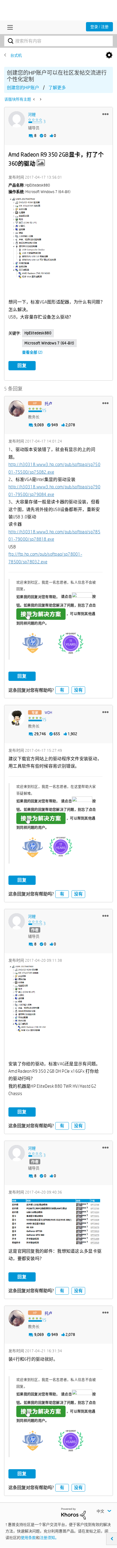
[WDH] (16, 717)
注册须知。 (49, 1537)
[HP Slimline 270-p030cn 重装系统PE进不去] (40, 99)
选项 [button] (109, 55)
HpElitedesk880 (37, 332)
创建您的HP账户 (23, 87)
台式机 (16, 55)
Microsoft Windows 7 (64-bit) (49, 343)
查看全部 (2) (32, 352)
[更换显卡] (34, 99)
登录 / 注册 (99, 26)
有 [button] (62, 690)
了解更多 (57, 87)
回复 (22, 365)
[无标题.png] (58, 247)
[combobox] (58, 40)
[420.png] (55, 1012)
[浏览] (8, 27)
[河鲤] (16, 119)
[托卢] (16, 408)
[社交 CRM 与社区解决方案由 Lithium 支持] (73, 1513)
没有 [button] (78, 690)
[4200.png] (55, 1222)
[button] (105, 114)
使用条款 (28, 1537)
